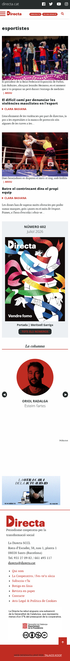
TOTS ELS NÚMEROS (35, 331)
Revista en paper (23, 591)
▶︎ (66, 394)
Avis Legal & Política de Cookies (34, 601)
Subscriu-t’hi (21, 581)
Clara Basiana (15, 109)
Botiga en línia (22, 586)
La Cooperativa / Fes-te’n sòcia (33, 576)
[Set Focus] (62, 14)
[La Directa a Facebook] (43, 4)
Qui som (18, 571)
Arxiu (8, 93)
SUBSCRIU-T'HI (35, 14)
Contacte (18, 596)
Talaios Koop (38, 655)
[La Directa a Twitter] (51, 4)
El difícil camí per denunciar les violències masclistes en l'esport (30, 102)
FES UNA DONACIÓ (49, 14)
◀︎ (5, 394)
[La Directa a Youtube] (59, 4)
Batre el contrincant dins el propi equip (30, 190)
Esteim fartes (35, 405)
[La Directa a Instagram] (66, 4)
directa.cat (10, 3)
